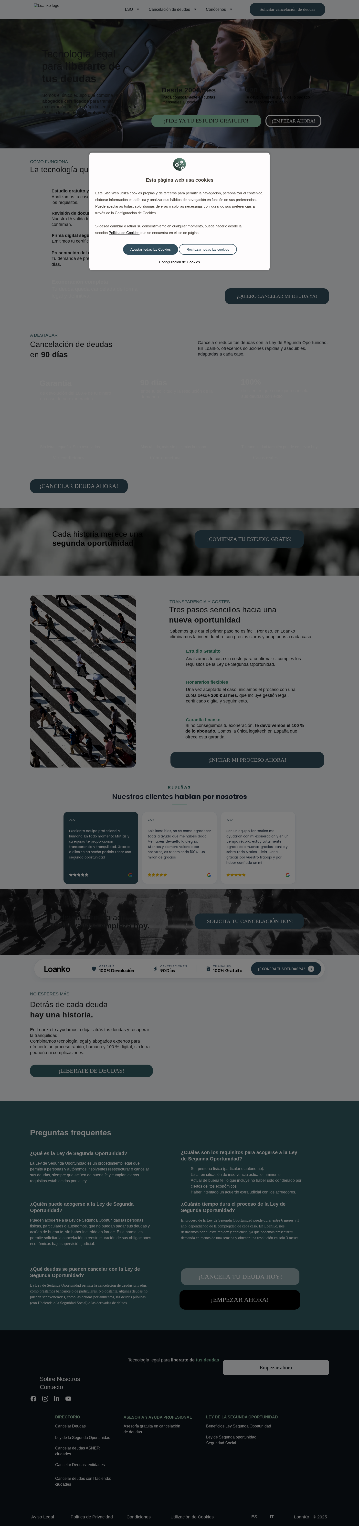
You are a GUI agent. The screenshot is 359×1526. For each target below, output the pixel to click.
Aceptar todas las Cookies (150, 249)
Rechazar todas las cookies (208, 249)
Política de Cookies (124, 233)
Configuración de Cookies (179, 262)
